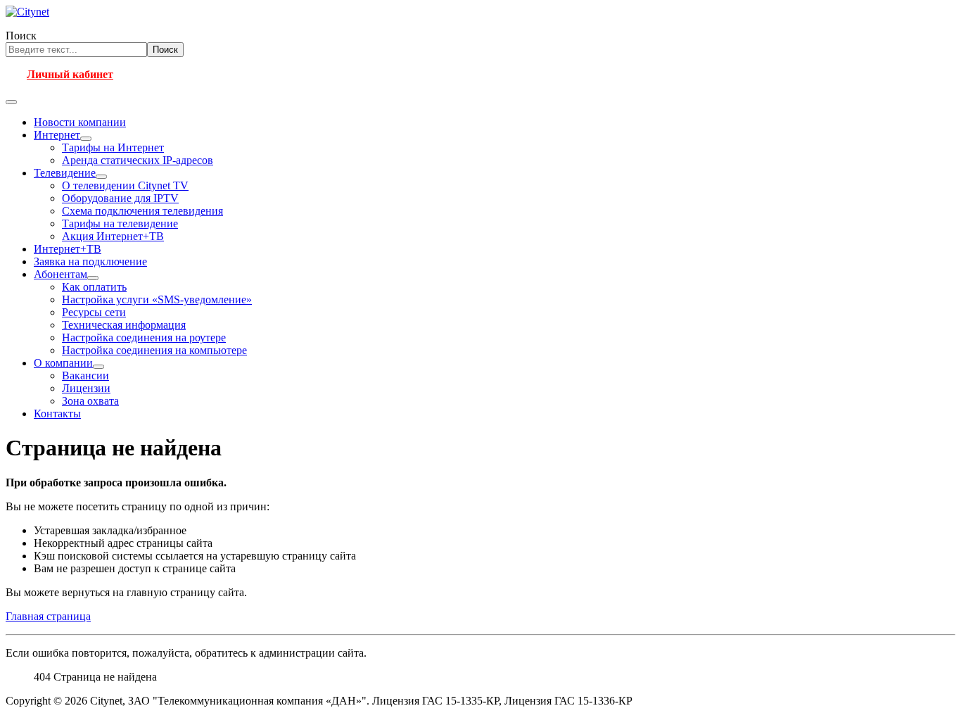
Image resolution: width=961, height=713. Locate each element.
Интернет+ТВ (67, 249)
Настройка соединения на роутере (144, 337)
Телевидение (65, 173)
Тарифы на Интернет (113, 147)
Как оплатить (94, 287)
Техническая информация (124, 325)
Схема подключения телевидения (142, 211)
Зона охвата (90, 401)
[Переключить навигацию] (11, 102)
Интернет (57, 135)
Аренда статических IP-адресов (137, 160)
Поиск (21, 36)
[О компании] (98, 367)
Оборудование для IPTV (120, 198)
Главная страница (48, 616)
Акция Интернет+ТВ (113, 236)
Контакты (57, 413)
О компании (63, 363)
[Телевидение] (101, 177)
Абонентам (60, 274)
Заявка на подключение (90, 261)
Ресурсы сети (94, 312)
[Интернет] (85, 139)
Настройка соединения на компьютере (154, 350)
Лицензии (86, 388)
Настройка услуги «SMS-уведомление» (157, 299)
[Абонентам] (92, 278)
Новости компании (80, 122)
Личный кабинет (70, 74)
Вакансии (85, 375)
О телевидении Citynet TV (125, 185)
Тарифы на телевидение (120, 223)
